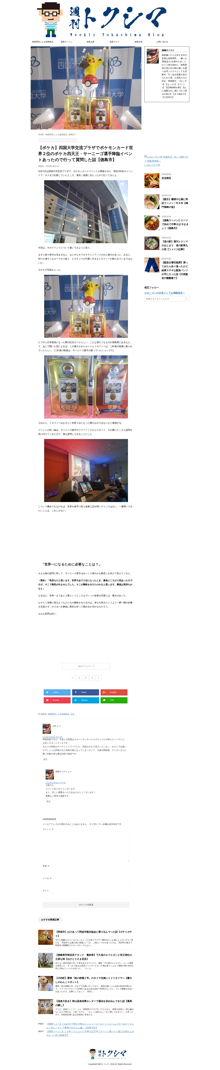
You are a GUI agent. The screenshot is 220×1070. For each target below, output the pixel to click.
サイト (46, 890)
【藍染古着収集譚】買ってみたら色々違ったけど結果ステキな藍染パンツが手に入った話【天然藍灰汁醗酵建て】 (175, 270)
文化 (72, 714)
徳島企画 (138, 42)
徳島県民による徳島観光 (42, 42)
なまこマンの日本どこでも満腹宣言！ (164, 293)
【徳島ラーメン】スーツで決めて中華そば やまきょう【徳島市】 (175, 224)
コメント (48, 829)
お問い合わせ (162, 42)
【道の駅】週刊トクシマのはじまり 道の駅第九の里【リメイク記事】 (175, 245)
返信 (45, 759)
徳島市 (44, 714)
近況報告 (166, 178)
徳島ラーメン (66, 42)
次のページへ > (86, 666)
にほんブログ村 (152, 165)
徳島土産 (90, 42)
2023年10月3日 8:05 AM (53, 737)
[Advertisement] (86, 536)
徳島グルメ (114, 42)
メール (47, 878)
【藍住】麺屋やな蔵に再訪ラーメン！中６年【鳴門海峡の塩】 (175, 203)
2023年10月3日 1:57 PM (56, 783)
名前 (46, 866)
